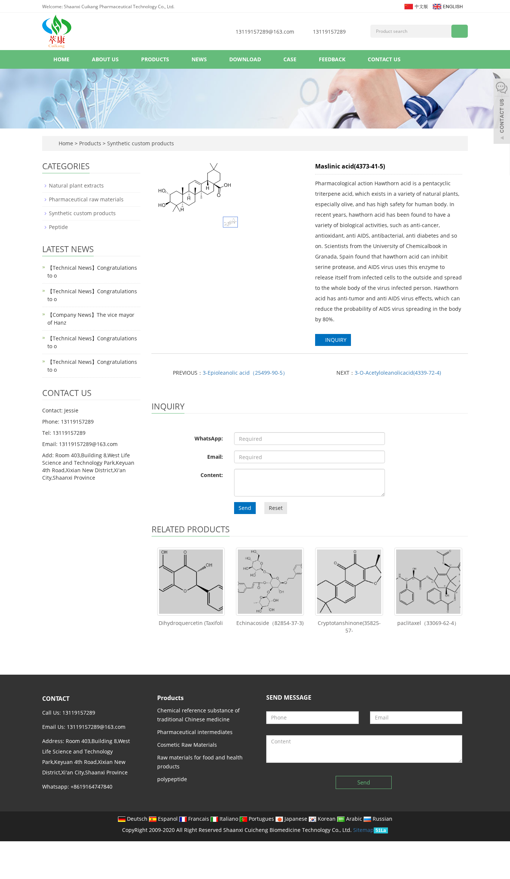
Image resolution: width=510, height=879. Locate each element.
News (199, 59)
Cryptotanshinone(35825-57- (349, 626)
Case (289, 59)
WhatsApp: (209, 438)
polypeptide (172, 779)
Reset (276, 507)
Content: (211, 475)
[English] (447, 6)
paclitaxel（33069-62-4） (428, 622)
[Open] (502, 112)
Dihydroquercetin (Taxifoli (191, 622)
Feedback (332, 59)
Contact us (384, 59)
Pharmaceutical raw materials (86, 199)
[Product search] (459, 31)
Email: (215, 456)
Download (245, 59)
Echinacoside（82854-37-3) (270, 622)
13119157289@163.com (265, 31)
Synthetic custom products (140, 143)
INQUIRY (335, 339)
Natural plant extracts (76, 185)
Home (61, 59)
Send (245, 507)
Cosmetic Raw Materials (187, 744)
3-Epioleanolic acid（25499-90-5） (245, 372)
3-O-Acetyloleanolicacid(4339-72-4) (398, 372)
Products (155, 59)
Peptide (58, 226)
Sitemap (363, 829)
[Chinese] (415, 6)
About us (105, 59)
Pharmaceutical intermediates (195, 732)
